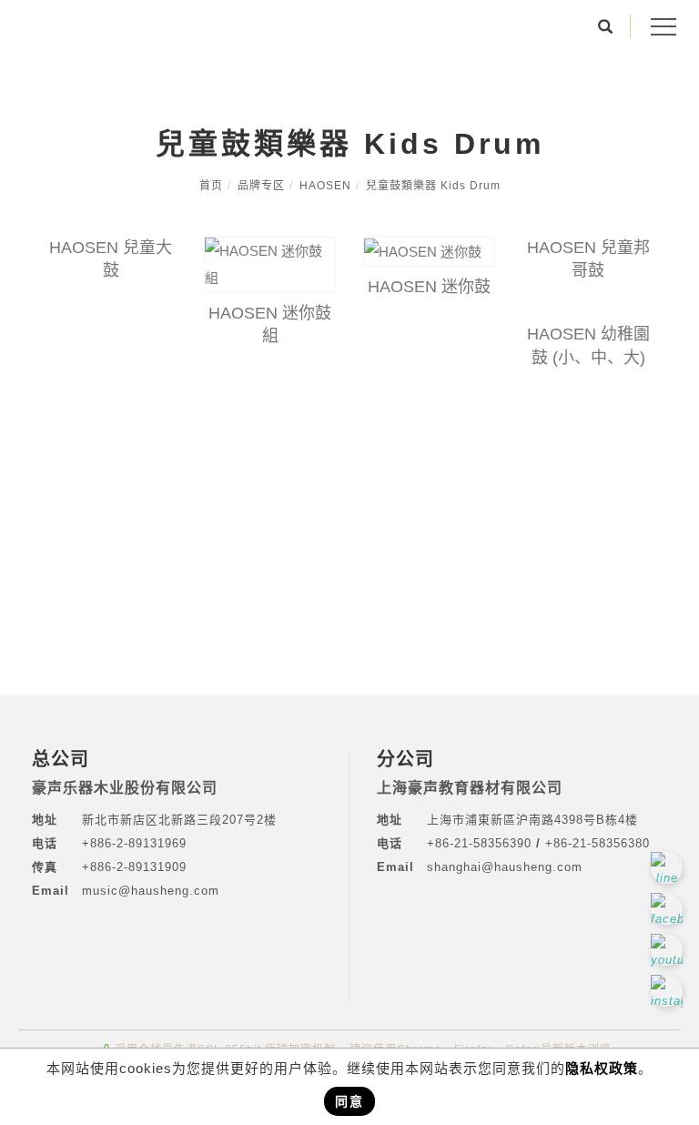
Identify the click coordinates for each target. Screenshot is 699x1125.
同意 (349, 1101)
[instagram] (669, 991)
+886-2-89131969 (134, 843)
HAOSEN (325, 185)
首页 (211, 185)
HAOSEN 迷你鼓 (429, 287)
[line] (669, 868)
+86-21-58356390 (481, 843)
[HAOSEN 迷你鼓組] (270, 265)
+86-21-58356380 (597, 843)
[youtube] (669, 950)
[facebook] (669, 909)
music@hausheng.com (150, 890)
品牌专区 (261, 185)
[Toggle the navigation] (662, 27)
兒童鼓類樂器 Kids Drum (433, 185)
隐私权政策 (601, 1068)
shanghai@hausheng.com (504, 867)
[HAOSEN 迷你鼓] (429, 252)
